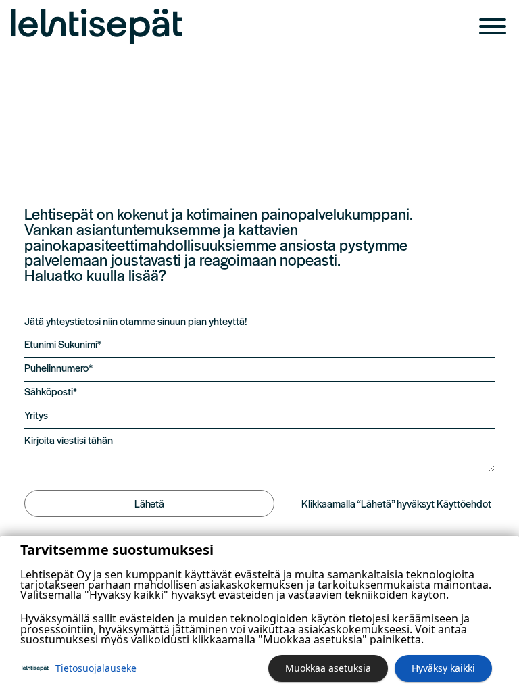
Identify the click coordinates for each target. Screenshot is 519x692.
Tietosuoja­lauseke (96, 668)
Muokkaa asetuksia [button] (328, 668)
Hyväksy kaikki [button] (443, 668)
